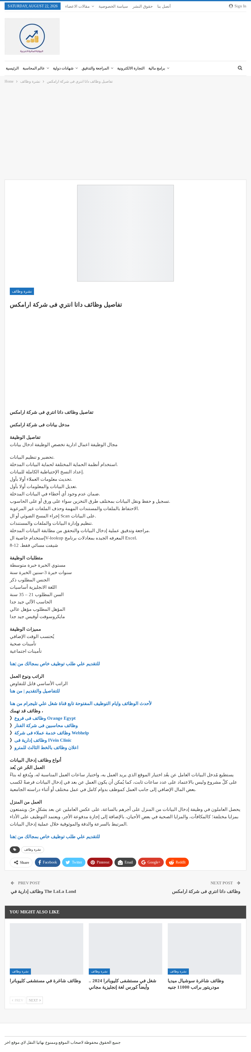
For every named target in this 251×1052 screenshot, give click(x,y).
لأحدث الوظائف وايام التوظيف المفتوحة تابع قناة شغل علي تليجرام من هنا (81, 703)
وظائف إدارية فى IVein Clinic (43, 740)
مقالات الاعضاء (77, 6)
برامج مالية (156, 68)
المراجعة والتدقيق (95, 68)
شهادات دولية (63, 68)
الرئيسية (12, 68)
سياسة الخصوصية (113, 6)
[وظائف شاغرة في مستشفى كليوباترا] (46, 949)
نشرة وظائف (22, 291)
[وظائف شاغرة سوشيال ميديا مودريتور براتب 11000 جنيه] (204, 949)
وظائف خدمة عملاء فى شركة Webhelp (51, 732)
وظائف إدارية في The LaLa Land (43, 891)
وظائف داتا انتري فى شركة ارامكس (206, 891)
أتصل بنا (164, 6)
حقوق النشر (143, 6)
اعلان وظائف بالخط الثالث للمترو (46, 747)
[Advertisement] (125, 132)
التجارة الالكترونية (130, 68)
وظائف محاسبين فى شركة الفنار (46, 725)
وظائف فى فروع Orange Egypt (45, 718)
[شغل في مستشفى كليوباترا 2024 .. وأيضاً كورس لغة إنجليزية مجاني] (125, 949)
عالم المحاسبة (34, 68)
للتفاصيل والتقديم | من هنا (35, 690)
